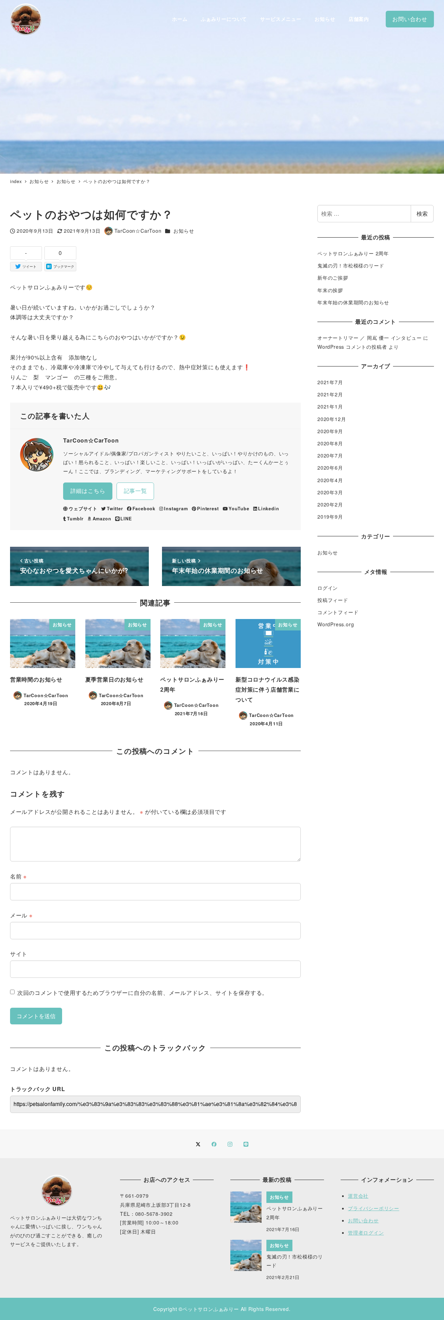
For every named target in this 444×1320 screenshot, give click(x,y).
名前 (18, 876)
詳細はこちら (87, 491)
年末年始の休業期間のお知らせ (353, 302)
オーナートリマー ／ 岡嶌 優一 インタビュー (369, 337)
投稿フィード (332, 599)
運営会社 (358, 1195)
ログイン (327, 587)
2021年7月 (330, 382)
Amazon (102, 518)
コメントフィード (337, 612)
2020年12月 (331, 418)
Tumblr (75, 518)
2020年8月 (330, 443)
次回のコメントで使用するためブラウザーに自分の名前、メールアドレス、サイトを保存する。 (142, 993)
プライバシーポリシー (373, 1208)
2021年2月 (330, 394)
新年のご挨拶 (332, 277)
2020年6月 (330, 467)
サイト (18, 954)
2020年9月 (330, 431)
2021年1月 (330, 406)
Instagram (176, 508)
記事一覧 (135, 491)
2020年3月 (330, 492)
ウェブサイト (83, 508)
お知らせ (183, 230)
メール (21, 915)
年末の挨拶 (330, 290)
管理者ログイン (366, 1232)
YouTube (239, 508)
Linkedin (268, 508)
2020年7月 (330, 455)
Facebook (144, 508)
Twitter (115, 508)
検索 (422, 213)
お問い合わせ (363, 1220)
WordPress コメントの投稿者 (352, 346)
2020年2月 (330, 504)
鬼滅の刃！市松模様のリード (350, 265)
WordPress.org (335, 624)
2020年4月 (330, 480)
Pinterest (208, 508)
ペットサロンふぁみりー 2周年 (353, 253)
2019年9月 (330, 516)
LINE (126, 518)
